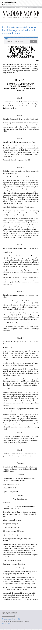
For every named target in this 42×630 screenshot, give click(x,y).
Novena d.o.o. (7, 624)
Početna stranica (9, 5)
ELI (19, 619)
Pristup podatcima (8, 619)
